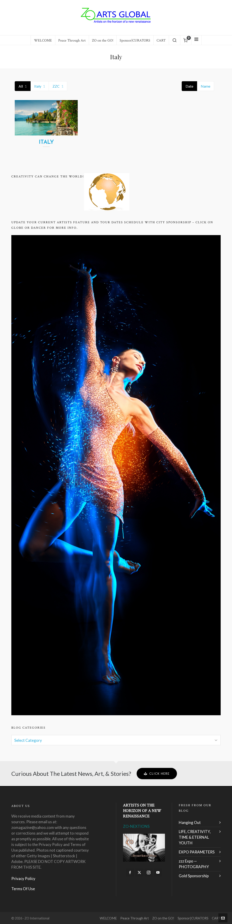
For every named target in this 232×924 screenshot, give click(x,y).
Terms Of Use (23, 888)
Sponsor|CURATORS (193, 918)
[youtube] (158, 872)
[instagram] (149, 872)
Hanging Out (190, 822)
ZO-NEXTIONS (136, 826)
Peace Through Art (134, 918)
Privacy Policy (23, 878)
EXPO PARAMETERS (197, 852)
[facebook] (130, 872)
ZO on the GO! (163, 918)
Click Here (159, 773)
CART (216, 918)
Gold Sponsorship (194, 875)
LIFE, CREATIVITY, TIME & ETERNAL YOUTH (195, 837)
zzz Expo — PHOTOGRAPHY (194, 864)
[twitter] (139, 872)
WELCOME (108, 918)
